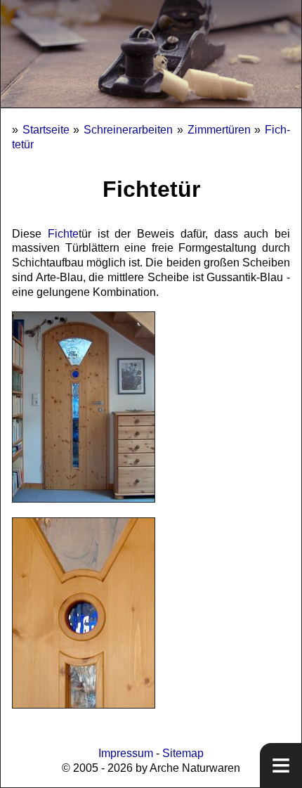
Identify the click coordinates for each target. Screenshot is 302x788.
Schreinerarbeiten (128, 130)
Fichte (63, 234)
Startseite (46, 130)
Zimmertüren (219, 130)
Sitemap (183, 753)
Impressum (125, 753)
